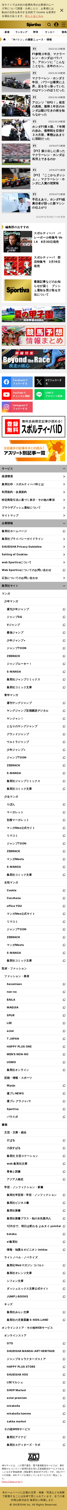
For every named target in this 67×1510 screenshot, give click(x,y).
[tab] (36, 32)
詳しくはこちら (34, 15)
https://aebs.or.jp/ (12, 1481)
